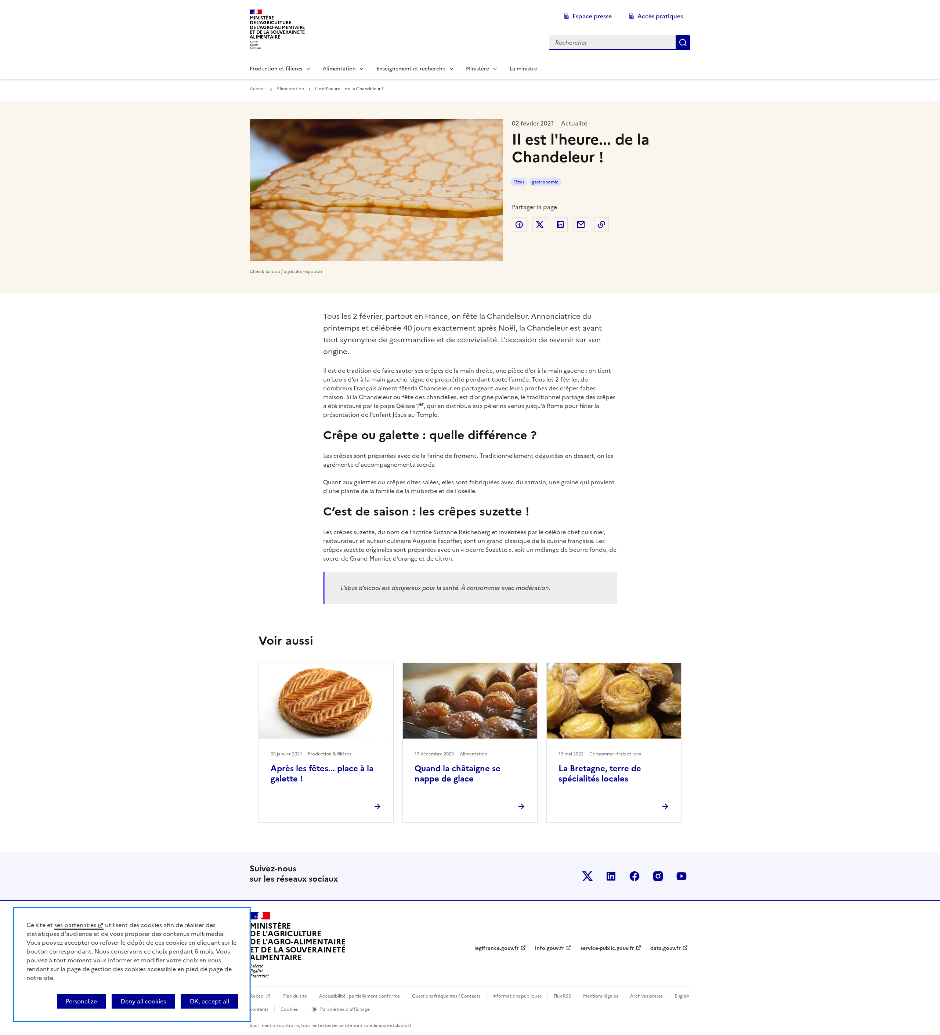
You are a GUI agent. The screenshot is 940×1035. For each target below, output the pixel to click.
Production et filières (276, 69)
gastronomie (545, 182)
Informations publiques (517, 996)
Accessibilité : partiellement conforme (359, 996)
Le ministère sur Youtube (681, 876)
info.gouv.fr (549, 948)
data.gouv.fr (665, 948)
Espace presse (592, 16)
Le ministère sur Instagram (658, 876)
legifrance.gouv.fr (496, 948)
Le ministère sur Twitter (587, 876)
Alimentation (339, 69)
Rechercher (683, 42)
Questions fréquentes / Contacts (446, 996)
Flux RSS (562, 996)
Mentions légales (600, 996)
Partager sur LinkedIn (560, 224)
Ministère (477, 69)
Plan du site (295, 996)
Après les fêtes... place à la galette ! (322, 773)
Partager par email (581, 224)
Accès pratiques (660, 16)
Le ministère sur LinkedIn (611, 876)
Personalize (81, 1001)
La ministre (523, 69)
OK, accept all (209, 1001)
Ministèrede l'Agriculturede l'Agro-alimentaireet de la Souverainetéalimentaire (277, 27)
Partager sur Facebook (519, 224)
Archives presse (646, 996)
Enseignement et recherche (410, 69)
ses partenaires (75, 925)
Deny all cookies (143, 1001)
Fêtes (518, 182)
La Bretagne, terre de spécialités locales (599, 773)
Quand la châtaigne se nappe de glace (457, 773)
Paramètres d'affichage (345, 1009)
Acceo (257, 996)
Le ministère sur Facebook (634, 876)
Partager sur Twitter (539, 224)
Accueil (257, 88)
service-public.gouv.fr (607, 948)
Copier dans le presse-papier (601, 224)
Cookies (289, 1009)
